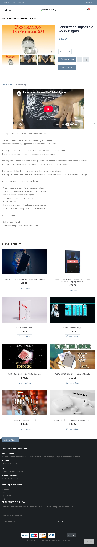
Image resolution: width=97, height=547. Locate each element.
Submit (61, 521)
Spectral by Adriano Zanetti (24, 420)
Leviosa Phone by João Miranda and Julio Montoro (24, 279)
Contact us (6, 492)
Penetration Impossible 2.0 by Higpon (75, 29)
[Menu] (10, 10)
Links (88, 3)
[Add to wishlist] (79, 59)
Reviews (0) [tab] (21, 84)
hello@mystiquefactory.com (12, 471)
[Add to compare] (86, 59)
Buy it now (67, 67)
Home (4, 18)
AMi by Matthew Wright (72, 328)
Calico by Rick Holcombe (25, 328)
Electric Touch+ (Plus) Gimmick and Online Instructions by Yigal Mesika (72, 280)
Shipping (5, 489)
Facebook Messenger (10, 463)
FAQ (3, 499)
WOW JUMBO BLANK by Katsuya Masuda (72, 374)
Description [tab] (7, 84)
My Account (6, 496)
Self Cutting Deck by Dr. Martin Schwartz (25, 374)
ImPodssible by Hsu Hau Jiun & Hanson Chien (72, 420)
